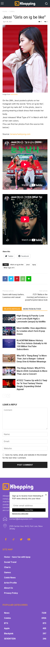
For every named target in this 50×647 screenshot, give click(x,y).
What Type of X (9, 268)
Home (5, 11)
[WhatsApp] (22, 278)
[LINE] (28, 278)
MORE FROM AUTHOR (32, 309)
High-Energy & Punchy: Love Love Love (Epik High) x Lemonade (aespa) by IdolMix (31, 318)
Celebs (11, 11)
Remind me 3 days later (20, 514)
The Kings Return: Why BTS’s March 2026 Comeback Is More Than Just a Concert (32, 371)
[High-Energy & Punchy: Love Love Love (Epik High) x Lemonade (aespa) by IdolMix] (9, 318)
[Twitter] (11, 278)
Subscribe (29, 510)
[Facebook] (5, 278)
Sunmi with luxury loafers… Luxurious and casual (14, 295)
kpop (34, 265)
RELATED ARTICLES (12, 309)
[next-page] (8, 395)
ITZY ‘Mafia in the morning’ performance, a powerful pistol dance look (36, 297)
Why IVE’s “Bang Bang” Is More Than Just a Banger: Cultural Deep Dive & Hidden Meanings (32, 358)
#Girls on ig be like (16, 265)
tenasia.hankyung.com (20, 134)
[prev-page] (4, 395)
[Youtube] (29, 539)
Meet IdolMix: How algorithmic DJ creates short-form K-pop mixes (31, 331)
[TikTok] (13, 539)
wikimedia (14, 94)
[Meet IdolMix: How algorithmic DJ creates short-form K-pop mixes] (9, 331)
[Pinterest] (16, 278)
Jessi (28, 265)
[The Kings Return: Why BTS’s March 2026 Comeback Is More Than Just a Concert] (9, 371)
